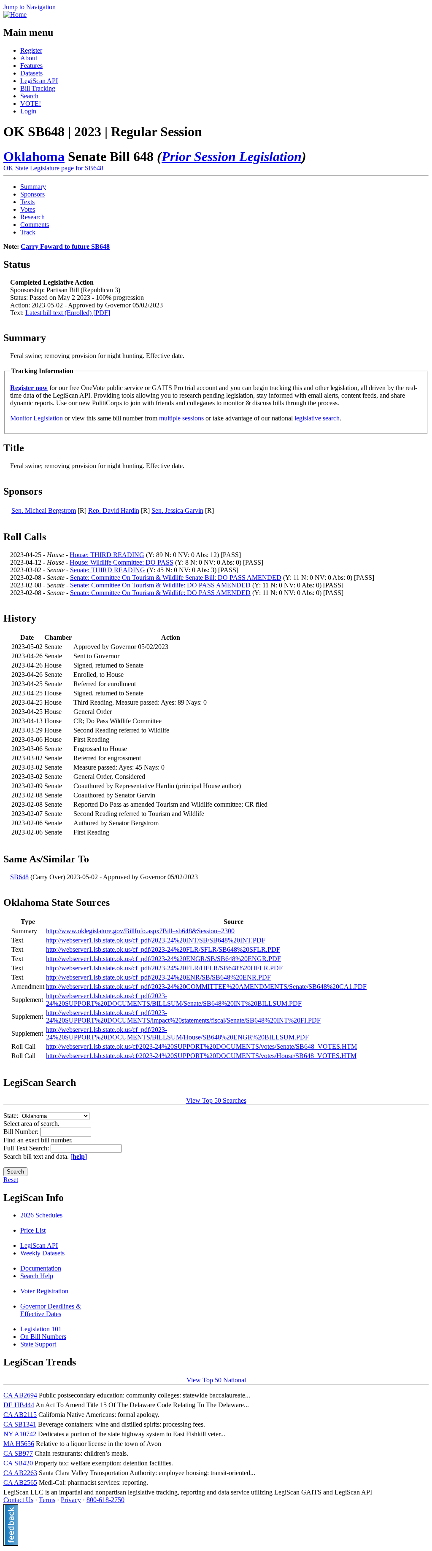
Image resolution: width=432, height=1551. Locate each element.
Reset (10, 1179)
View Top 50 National (216, 1380)
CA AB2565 (20, 1482)
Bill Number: (21, 1131)
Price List (33, 1230)
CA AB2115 (20, 1414)
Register (31, 50)
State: (11, 1115)
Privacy (71, 1499)
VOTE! (30, 103)
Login (28, 111)
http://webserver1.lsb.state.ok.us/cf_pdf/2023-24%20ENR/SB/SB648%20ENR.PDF (158, 977)
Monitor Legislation (36, 418)
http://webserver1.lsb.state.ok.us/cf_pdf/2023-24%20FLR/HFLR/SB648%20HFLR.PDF (164, 968)
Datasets (31, 73)
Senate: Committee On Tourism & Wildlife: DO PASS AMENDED (160, 585)
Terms (47, 1499)
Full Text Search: (27, 1148)
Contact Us (18, 1499)
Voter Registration (44, 1291)
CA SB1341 (19, 1424)
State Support (38, 1344)
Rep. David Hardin (113, 510)
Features (31, 65)
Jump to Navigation (29, 7)
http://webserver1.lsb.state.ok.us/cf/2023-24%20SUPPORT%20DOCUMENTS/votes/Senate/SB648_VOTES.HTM (201, 1046)
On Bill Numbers (43, 1336)
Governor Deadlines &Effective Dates (50, 1310)
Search (29, 96)
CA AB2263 (20, 1472)
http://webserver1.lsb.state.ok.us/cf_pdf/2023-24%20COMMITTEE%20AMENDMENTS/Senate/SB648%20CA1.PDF (206, 986)
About (28, 58)
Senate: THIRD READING (107, 570)
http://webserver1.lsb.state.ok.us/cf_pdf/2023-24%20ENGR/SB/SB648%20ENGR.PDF (163, 958)
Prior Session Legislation (232, 156)
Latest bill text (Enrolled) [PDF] (67, 312)
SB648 (19, 877)
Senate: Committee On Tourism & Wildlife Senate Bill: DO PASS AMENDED (175, 577)
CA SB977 (18, 1453)
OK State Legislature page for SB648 (53, 168)
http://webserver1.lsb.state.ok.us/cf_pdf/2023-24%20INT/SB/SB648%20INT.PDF (155, 940)
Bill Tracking (37, 88)
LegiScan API (39, 80)
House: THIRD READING (107, 554)
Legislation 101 (41, 1329)
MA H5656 (18, 1443)
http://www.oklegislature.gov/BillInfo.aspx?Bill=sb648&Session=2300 (140, 930)
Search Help (36, 1275)
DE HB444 (18, 1404)
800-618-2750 (105, 1499)
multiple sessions (181, 418)
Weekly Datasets (42, 1253)
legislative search (317, 418)
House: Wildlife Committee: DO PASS (121, 562)
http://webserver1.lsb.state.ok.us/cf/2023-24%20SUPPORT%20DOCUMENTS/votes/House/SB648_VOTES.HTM (201, 1055)
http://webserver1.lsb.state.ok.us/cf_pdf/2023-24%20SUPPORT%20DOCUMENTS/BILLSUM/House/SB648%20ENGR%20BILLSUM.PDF (177, 1033)
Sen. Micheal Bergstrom (43, 510)
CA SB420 (18, 1463)
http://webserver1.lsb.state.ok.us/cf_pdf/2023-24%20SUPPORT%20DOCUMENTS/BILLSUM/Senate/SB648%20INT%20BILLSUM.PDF (174, 999)
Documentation (40, 1268)
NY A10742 (19, 1434)
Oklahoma (34, 156)
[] (78, 1156)
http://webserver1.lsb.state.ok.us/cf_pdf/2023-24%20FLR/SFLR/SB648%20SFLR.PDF (163, 949)
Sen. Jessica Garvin (177, 510)
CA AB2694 (20, 1395)
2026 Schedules (41, 1215)
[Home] (15, 14)
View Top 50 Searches (216, 1100)
